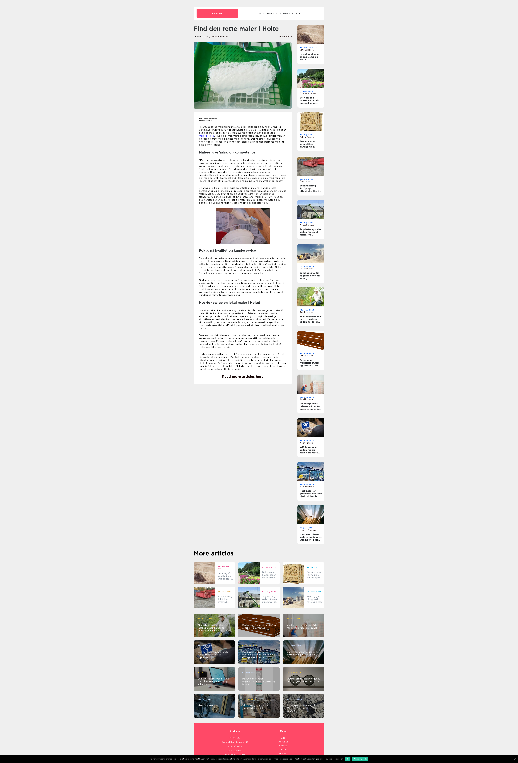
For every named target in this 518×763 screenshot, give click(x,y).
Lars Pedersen (306, 269)
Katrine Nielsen (307, 137)
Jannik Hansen (306, 312)
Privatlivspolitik (360, 759)
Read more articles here (242, 377)
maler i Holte (206, 135)
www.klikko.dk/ (237, 754)
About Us (271, 13)
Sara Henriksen (306, 399)
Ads (261, 13)
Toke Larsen (305, 181)
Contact (297, 13)
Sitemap (283, 753)
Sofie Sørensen (220, 36)
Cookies (285, 13)
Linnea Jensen (306, 356)
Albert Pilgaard (306, 443)
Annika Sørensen (307, 225)
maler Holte (285, 36)
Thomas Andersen (308, 93)
